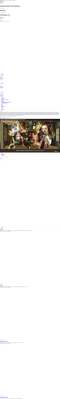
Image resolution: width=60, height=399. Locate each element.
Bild (1, 74)
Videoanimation (3, 155)
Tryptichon (2, 100)
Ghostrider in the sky (4, 341)
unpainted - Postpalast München (4, 99)
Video (2, 83)
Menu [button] (2, 2)
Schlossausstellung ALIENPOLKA (5, 102)
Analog (2, 73)
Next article (1, 17)
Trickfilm (2, 101)
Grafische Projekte (3, 12)
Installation (2, 106)
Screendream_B (1, 76)
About (2, 104)
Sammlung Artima (3, 154)
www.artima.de (13, 116)
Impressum (2, 109)
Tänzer (1, 285)
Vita (1, 107)
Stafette (1, 229)
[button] (1, 2)
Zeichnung (2, 97)
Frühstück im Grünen (4, 397)
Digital (2, 153)
